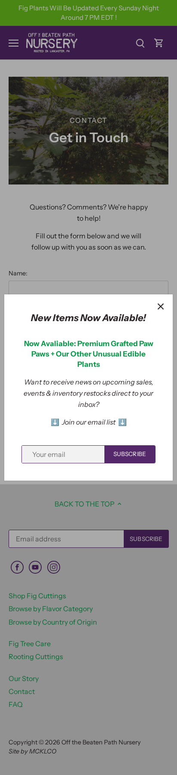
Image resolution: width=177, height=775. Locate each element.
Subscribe (129, 453)
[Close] (160, 306)
